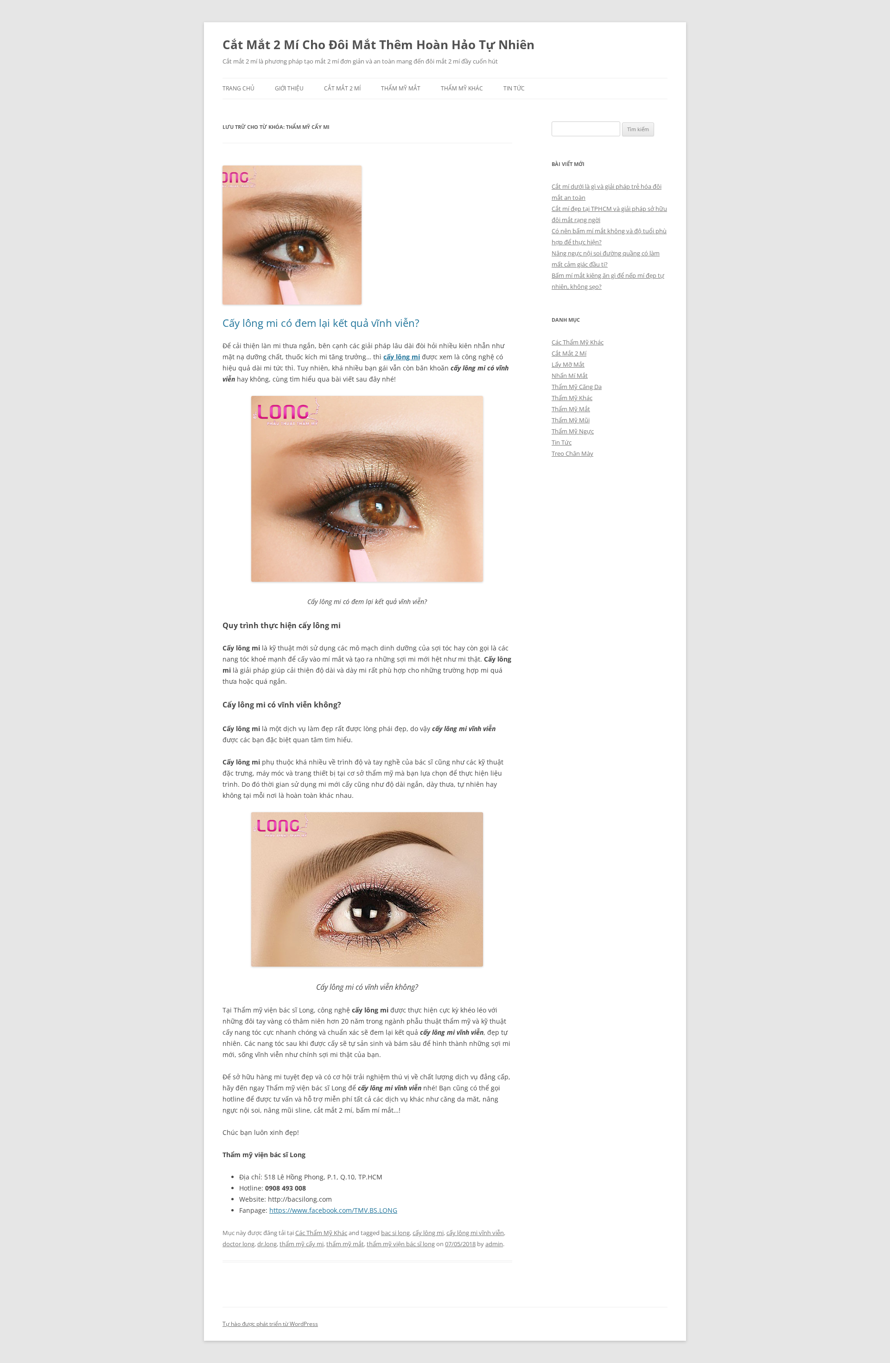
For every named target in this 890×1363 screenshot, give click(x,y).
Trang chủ (238, 88)
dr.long (267, 1244)
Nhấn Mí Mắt (570, 375)
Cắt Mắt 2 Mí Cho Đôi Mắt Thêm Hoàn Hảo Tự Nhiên (378, 44)
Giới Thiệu (289, 88)
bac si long (395, 1233)
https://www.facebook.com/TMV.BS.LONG (333, 1210)
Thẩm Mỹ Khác (462, 88)
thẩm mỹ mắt (345, 1244)
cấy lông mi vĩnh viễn (475, 1233)
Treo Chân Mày (572, 453)
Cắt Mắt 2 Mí (342, 88)
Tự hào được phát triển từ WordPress (270, 1324)
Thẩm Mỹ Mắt (400, 88)
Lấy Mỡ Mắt (568, 364)
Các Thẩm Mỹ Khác (321, 1233)
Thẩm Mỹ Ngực (573, 431)
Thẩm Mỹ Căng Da (577, 386)
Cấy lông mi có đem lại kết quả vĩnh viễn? (321, 323)
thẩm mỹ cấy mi (302, 1244)
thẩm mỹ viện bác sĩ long (401, 1244)
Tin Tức (514, 88)
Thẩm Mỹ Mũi (571, 420)
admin (494, 1244)
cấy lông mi (401, 356)
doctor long (238, 1244)
